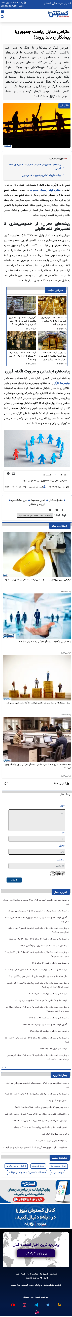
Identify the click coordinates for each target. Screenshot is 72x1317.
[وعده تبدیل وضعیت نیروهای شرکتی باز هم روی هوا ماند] (37, 616)
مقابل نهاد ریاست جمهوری (45, 190)
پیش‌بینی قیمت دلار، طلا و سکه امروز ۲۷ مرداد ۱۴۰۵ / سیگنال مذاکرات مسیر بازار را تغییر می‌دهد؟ (37, 1009)
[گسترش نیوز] (58, 14)
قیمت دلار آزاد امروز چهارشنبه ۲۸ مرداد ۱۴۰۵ (47, 994)
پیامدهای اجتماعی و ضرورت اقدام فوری (41, 175)
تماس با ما (32, 1274)
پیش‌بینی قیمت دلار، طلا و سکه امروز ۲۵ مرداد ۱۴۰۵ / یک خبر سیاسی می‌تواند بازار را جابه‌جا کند (38, 1057)
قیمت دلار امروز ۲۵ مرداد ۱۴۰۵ (53, 1048)
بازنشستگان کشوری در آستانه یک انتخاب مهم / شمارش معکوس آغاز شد (36, 1114)
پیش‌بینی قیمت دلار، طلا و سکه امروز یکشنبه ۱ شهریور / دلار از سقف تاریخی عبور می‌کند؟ (52, 356)
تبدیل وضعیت (37, 500)
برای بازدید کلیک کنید (36, 1253)
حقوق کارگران (56, 500)
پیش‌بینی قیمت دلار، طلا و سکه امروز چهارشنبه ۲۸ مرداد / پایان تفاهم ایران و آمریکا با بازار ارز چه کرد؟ (38, 985)
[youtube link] (12, 1303)
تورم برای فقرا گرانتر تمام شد (54, 1134)
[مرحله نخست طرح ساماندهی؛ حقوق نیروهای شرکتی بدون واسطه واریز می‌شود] (37, 739)
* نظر (62, 806)
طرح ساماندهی (19, 500)
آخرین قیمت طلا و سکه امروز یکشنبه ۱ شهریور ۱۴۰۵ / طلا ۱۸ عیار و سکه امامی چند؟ (22, 321)
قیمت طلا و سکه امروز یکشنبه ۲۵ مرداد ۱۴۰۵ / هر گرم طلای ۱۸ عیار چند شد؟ (37, 1040)
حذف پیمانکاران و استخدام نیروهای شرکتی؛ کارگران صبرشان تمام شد (39, 703)
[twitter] (51, 510)
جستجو (54, 1274)
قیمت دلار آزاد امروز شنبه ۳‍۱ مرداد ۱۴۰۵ (49, 963)
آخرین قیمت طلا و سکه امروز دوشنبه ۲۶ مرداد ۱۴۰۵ (44, 1024)
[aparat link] (36, 1311)
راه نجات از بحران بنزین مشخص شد (51, 1140)
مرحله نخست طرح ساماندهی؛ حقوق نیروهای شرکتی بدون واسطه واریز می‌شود (38, 766)
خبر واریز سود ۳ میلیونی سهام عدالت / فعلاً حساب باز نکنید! (41, 1107)
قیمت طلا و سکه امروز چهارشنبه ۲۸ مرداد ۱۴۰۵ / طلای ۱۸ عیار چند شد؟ (36, 969)
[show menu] (2, 12)
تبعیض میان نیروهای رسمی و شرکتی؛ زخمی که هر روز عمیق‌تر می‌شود (38, 580)
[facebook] (64, 510)
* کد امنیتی (61, 860)
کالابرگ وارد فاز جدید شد (56, 1100)
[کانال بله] (35, 1216)
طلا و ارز (63, 475)
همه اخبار (20, 1274)
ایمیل (61, 846)
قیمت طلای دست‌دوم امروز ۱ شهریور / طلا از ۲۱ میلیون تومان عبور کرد (53, 321)
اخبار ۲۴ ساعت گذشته (36, 1278)
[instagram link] (24, 1303)
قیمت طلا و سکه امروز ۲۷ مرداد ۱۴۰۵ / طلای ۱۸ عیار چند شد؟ (40, 1000)
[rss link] (59, 1303)
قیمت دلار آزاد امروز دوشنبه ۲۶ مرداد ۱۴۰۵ (48, 1031)
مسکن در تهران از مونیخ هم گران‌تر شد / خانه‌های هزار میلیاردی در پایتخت (35, 1147)
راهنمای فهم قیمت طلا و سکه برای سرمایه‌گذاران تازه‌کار (43, 945)
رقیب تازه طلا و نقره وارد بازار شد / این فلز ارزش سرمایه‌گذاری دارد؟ (38, 976)
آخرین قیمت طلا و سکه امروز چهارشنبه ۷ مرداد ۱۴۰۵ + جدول (40, 1127)
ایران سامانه (28, 1297)
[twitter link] (48, 1303)
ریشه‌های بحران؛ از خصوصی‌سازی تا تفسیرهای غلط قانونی (35, 167)
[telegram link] (36, 1303)
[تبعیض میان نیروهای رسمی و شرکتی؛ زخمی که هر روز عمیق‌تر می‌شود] (37, 555)
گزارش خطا (60, 784)
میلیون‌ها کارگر (62, 383)
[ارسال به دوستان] (13, 473)
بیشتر (4, 1066)
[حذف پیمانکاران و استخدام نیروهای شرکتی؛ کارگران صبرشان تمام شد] (37, 678)
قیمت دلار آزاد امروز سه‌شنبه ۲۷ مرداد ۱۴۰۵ (48, 1018)
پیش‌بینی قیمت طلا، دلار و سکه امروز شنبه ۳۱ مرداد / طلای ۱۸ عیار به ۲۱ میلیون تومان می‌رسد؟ (37, 954)
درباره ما (44, 1274)
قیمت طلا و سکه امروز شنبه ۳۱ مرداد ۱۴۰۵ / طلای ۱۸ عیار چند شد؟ (22, 356)
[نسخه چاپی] (8, 473)
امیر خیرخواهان (36, 487)
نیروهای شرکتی (37, 504)
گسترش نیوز (22, 1285)
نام (63, 833)
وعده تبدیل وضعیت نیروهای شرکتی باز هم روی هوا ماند (45, 641)
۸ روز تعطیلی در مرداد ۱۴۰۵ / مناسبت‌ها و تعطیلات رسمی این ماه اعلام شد (37, 1085)
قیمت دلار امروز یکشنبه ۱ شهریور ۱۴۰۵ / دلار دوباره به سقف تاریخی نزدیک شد (36, 902)
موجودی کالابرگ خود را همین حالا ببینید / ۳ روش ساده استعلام (39, 1120)
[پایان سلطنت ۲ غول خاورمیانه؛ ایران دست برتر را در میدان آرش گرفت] (57, 510)
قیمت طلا (47, 475)
